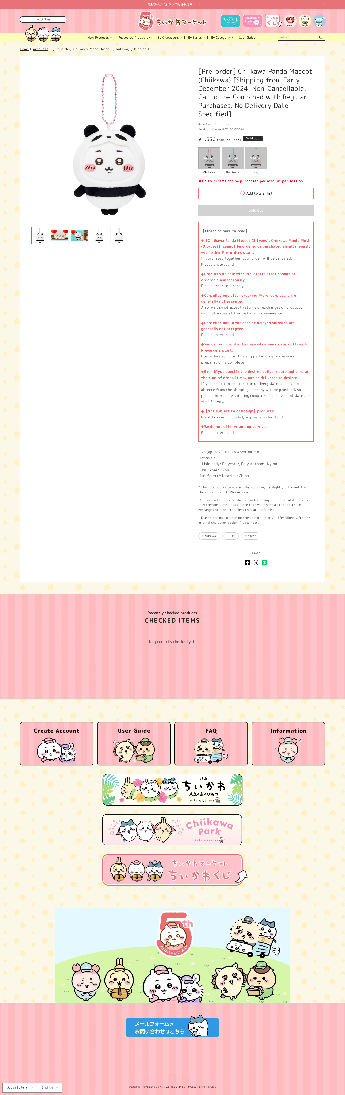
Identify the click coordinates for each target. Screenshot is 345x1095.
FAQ (248, 1061)
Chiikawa (209, 536)
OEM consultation (286, 1061)
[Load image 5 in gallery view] (119, 235)
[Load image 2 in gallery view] (60, 235)
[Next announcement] (323, 4)
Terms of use (50, 1061)
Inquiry (262, 1061)
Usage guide (231, 1061)
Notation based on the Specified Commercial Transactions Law (136, 1061)
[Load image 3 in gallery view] (79, 235)
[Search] (321, 38)
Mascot (250, 536)
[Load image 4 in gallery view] (99, 235)
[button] (99, 37)
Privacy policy (75, 1061)
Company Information (201, 1061)
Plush (230, 536)
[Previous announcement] (21, 4)
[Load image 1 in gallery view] (40, 235)
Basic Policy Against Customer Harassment (172, 1068)
